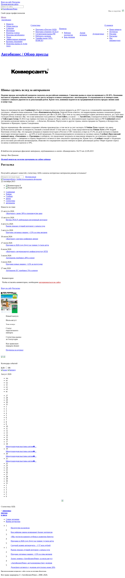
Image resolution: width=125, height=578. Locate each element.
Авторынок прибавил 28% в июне (20, 258)
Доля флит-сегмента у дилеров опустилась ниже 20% (33, 567)
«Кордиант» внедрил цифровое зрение (22, 239)
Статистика (35, 25)
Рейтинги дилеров (43, 36)
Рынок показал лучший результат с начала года (25, 226)
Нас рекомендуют (114, 39)
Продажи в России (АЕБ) (46, 29)
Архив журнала (83, 34)
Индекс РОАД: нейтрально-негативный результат (26, 220)
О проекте (108, 25)
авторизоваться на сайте (50, 282)
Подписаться (30, 177)
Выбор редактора (13, 521)
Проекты (63, 29)
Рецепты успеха (13, 33)
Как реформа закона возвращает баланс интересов (31, 532)
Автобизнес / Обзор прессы (24, 54)
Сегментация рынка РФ (45, 34)
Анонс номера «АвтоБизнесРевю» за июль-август (31, 559)
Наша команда (115, 29)
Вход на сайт (6, 2)
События (10, 28)
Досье (8, 37)
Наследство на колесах (20, 528)
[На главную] (9, 9)
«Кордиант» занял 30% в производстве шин (24, 213)
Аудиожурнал (98, 34)
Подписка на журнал (14, 350)
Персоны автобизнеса (15, 35)
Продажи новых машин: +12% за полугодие (24, 264)
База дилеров (69, 37)
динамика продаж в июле (6, 513)
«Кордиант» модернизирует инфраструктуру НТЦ (27, 251)
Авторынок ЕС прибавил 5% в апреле (22, 270)
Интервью (10, 31)
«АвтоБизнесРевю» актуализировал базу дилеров (31, 563)
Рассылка (16, 2)
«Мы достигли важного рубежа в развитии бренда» (32, 537)
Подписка (113, 32)
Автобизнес (6, 20)
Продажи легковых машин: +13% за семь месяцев (26, 232)
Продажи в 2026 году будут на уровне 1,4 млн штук (27, 245)
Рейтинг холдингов (68, 34)
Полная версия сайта (9, 4)
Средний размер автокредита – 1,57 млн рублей (31, 545)
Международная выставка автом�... (21, 446)
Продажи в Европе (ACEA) (47, 32)
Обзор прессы (12, 26)
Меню (3, 17)
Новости (9, 24)
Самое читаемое (12, 519)
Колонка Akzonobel (14, 41)
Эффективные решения (16, 39)
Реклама (112, 34)
